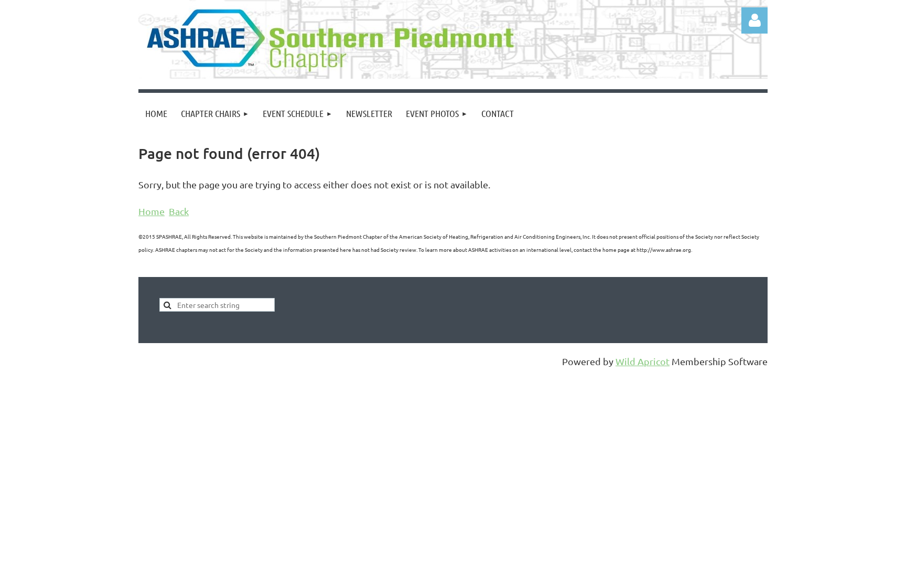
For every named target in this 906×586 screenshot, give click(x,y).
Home (151, 211)
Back (179, 211)
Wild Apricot (643, 361)
